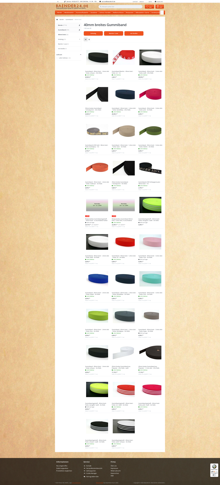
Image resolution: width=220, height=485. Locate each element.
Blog (150, 1)
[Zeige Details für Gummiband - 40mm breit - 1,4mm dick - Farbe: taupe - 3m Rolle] (150, 316)
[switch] (214, 475)
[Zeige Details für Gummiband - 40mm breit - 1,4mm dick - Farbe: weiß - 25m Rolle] (150, 57)
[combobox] (120, 6)
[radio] (85, 39)
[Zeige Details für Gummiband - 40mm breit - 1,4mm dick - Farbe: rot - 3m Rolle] (124, 242)
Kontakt (135, 1)
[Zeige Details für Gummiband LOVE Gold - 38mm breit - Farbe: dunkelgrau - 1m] (97, 131)
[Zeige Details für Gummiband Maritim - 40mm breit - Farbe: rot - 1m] (124, 57)
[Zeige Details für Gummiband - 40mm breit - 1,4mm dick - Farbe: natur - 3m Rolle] (124, 131)
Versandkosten (76, 483)
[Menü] (217, 464)
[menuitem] (59, 12)
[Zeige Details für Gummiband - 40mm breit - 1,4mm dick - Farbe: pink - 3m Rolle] (150, 94)
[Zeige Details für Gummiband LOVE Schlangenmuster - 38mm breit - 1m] (150, 168)
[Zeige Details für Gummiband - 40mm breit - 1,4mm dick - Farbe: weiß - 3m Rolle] (97, 242)
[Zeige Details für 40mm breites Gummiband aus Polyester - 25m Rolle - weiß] (124, 353)
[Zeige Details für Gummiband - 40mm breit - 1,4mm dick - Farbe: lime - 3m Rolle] (97, 316)
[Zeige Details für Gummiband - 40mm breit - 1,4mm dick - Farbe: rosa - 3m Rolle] (150, 242)
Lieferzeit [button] (59, 54)
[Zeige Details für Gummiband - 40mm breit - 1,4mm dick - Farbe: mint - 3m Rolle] (150, 279)
